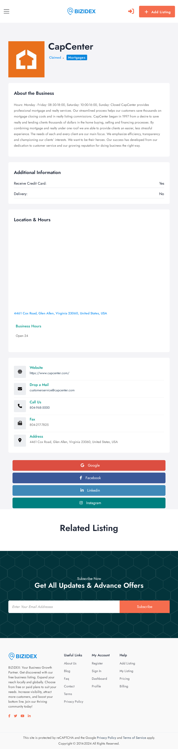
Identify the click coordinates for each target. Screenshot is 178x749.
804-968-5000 (40, 407)
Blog (67, 671)
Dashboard (99, 678)
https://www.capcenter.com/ (49, 373)
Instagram (93, 503)
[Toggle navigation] (6, 11)
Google (93, 465)
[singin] (131, 11)
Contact (69, 686)
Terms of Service (134, 737)
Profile (96, 686)
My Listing (126, 671)
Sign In (96, 671)
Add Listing (161, 12)
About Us (70, 663)
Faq (66, 678)
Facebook (92, 477)
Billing (124, 686)
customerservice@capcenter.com (52, 390)
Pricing (125, 678)
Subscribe (144, 606)
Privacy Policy (73, 701)
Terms (68, 694)
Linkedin (93, 490)
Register (97, 663)
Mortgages (77, 57)
